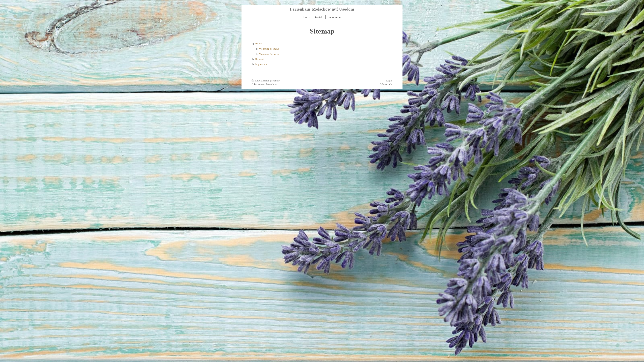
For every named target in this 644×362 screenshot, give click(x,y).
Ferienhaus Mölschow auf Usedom (322, 9)
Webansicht (386, 84)
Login (389, 80)
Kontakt (259, 59)
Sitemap (275, 80)
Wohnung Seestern (269, 53)
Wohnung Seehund (269, 48)
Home (258, 43)
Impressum (261, 64)
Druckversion (262, 80)
